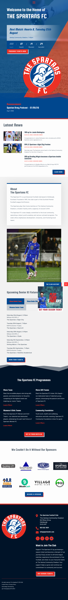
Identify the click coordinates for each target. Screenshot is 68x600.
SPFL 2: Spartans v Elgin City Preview (37, 144)
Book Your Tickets (16, 360)
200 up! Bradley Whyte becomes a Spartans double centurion (42, 158)
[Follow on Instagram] (47, 538)
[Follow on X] (38, 538)
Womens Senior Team (16, 307)
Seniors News (38, 134)
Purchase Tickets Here (17, 51)
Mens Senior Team (15, 301)
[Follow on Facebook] (42, 538)
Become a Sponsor (34, 494)
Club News (58, 172)
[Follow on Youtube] (51, 538)
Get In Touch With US (34, 434)
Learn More (7, 405)
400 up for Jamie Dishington (34, 132)
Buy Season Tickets (45, 574)
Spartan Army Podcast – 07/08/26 (23, 107)
